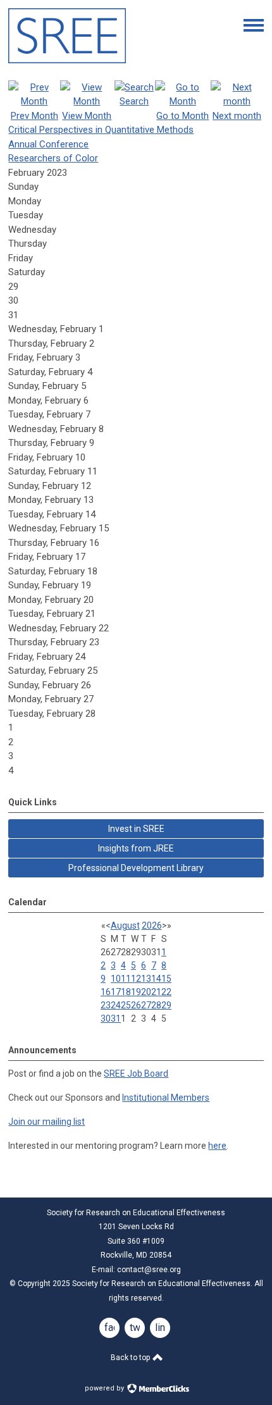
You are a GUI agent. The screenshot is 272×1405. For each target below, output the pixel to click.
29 (166, 1005)
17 (116, 992)
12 (136, 979)
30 (106, 1018)
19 (136, 992)
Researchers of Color (53, 158)
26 (136, 1005)
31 (116, 1018)
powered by (105, 1388)
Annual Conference (48, 144)
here (217, 1146)
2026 (152, 925)
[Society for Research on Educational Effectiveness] (67, 60)
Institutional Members (165, 1097)
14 (156, 979)
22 (166, 992)
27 (146, 1005)
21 (156, 992)
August (125, 925)
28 (156, 1005)
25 (126, 1005)
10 (116, 979)
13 (146, 979)
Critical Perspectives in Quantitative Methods (101, 129)
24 (116, 1005)
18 (126, 992)
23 (106, 1005)
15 (166, 979)
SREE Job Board (136, 1073)
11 (126, 979)
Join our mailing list (46, 1122)
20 (146, 992)
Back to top (131, 1357)
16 (106, 992)
